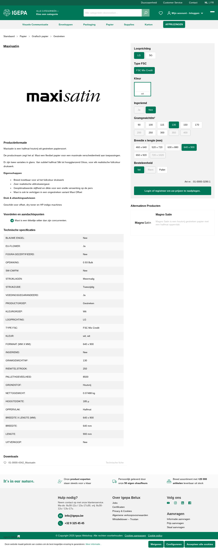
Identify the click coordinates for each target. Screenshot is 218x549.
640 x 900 (189, 147)
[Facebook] (189, 502)
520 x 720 (157, 147)
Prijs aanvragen (175, 523)
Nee (151, 109)
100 (151, 124)
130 (174, 124)
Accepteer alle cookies (200, 544)
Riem (150, 169)
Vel (139, 169)
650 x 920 (141, 155)
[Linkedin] (183, 502)
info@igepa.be (74, 515)
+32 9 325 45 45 (74, 523)
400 (185, 132)
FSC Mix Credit (144, 70)
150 (185, 124)
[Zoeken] (146, 13)
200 (139, 132)
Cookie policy (155, 535)
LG (139, 55)
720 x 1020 (158, 155)
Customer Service (172, 2)
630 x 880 (173, 147)
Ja (139, 109)
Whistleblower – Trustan (125, 519)
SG (150, 55)
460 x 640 (141, 147)
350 (174, 132)
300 (162, 132)
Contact (193, 2)
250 (151, 132)
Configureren (174, 544)
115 (162, 124)
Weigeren (156, 544)
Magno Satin (164, 214)
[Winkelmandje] (212, 11)
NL (206, 2)
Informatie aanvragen (178, 519)
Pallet (162, 169)
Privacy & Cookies (122, 511)
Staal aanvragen (176, 527)
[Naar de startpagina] (15, 12)
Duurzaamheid (149, 2)
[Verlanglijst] (161, 13)
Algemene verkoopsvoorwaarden (130, 515)
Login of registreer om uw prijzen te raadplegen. (172, 190)
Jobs (115, 503)
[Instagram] (175, 502)
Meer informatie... (94, 544)
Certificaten (118, 507)
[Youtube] (168, 502)
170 (197, 124)
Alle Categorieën (47, 12)
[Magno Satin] (145, 223)
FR (212, 2)
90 (139, 124)
